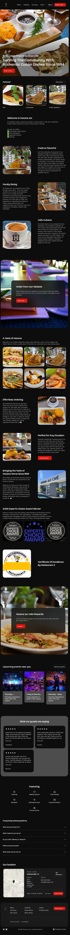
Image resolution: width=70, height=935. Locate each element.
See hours (48, 893)
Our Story (35, 5)
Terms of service (14, 921)
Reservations (29, 910)
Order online (58, 893)
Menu (19, 5)
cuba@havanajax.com (47, 882)
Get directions (59, 873)
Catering (26, 5)
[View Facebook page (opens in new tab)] (4, 929)
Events (41, 908)
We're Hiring (29, 913)
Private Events (43, 910)
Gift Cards (13, 913)
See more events (59, 667)
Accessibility (25, 921)
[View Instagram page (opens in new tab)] (6, 929)
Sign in (50, 5)
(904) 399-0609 (45, 880)
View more (8, 740)
